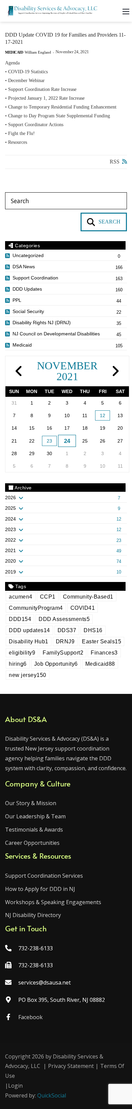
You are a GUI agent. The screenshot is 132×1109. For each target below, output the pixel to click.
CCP (48, 597)
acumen (20, 597)
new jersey (27, 675)
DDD (20, 619)
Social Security (28, 311)
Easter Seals (101, 641)
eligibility (22, 653)
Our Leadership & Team (35, 816)
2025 (10, 508)
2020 (10, 561)
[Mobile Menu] (126, 11)
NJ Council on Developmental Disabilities (56, 333)
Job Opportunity (56, 664)
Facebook (30, 1017)
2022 (10, 540)
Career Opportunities (32, 843)
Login (15, 1085)
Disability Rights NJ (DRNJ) (42, 322)
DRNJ (65, 641)
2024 (10, 519)
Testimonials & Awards (34, 829)
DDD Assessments (64, 619)
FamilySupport (63, 653)
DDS (67, 630)
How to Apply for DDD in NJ (40, 889)
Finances (104, 653)
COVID (82, 608)
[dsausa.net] (52, 10)
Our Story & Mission (30, 803)
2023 (10, 529)
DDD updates (29, 630)
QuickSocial (51, 1095)
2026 (10, 497)
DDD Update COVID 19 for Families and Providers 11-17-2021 (65, 38)
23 (49, 441)
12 (102, 415)
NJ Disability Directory (33, 915)
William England (38, 52)
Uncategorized (28, 255)
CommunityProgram (36, 608)
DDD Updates (27, 289)
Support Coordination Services (44, 875)
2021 (10, 550)
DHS (93, 630)
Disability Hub (28, 641)
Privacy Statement (71, 1066)
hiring (18, 664)
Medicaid (14, 52)
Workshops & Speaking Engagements (53, 902)
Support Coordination (35, 277)
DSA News (24, 266)
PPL (17, 300)
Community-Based (88, 597)
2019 (10, 572)
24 (67, 440)
